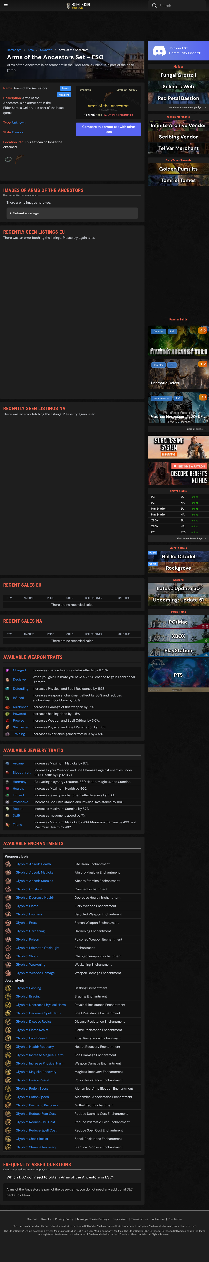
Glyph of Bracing (28, 996)
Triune (17, 824)
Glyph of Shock (27, 956)
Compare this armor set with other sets (108, 129)
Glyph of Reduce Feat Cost (36, 1113)
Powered (19, 714)
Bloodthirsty (22, 772)
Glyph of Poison (27, 939)
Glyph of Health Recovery (35, 1046)
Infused (18, 698)
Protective (20, 802)
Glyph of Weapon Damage (35, 973)
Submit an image (26, 213)
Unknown (46, 50)
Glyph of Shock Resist (32, 1139)
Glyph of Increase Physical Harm (40, 1063)
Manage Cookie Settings (93, 1219)
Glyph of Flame (27, 906)
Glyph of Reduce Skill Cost (35, 1122)
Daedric (18, 132)
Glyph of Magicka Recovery (36, 1072)
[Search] (177, 6)
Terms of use (139, 1219)
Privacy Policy (64, 1219)
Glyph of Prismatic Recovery (37, 1105)
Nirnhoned (21, 707)
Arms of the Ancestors (109, 105)
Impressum (120, 1219)
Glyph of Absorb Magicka (34, 872)
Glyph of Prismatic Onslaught (37, 948)
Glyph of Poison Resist (32, 1080)
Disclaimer (175, 1219)
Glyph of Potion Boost (32, 1088)
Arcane (18, 763)
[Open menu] (5, 5)
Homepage (14, 50)
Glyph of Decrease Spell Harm (38, 1013)
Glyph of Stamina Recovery (36, 1147)
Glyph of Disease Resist (33, 1021)
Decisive (19, 679)
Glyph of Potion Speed (32, 1097)
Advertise (158, 1219)
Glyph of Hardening (30, 931)
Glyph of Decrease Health (35, 897)
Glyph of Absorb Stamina (34, 881)
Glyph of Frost (26, 923)
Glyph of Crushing (29, 889)
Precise (18, 720)
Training (19, 734)
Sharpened (21, 727)
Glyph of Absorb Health (33, 864)
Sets (31, 50)
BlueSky (46, 1219)
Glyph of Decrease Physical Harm (41, 1005)
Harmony (20, 782)
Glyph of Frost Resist (31, 1038)
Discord (32, 1219)
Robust (18, 809)
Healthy (18, 788)
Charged (19, 670)
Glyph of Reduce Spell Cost (36, 1130)
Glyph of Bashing (28, 988)
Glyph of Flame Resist (32, 1030)
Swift (16, 815)
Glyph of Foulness (29, 914)
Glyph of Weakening (30, 964)
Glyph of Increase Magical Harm (39, 1055)
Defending (20, 688)
